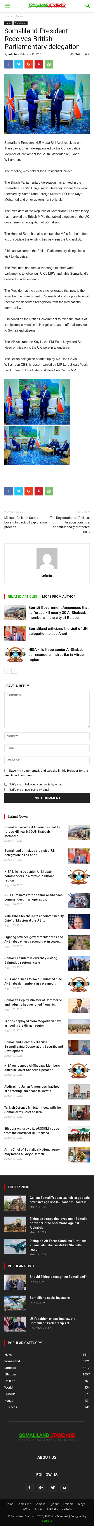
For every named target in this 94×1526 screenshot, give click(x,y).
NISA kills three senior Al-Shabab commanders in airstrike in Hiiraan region (56, 654)
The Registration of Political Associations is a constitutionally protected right (70, 525)
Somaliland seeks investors (50, 1297)
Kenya (81, 1504)
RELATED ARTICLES (22, 597)
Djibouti (54, 1504)
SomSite (47, 1520)
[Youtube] (64, 1488)
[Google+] (41, 1488)
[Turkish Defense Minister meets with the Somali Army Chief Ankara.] (79, 1112)
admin (12, 54)
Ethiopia (68, 1504)
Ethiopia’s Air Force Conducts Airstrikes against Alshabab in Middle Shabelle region (58, 1245)
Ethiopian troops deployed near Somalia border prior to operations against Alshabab (58, 1223)
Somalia (40, 1504)
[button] (88, 6)
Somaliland (20, 23)
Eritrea (39, 1508)
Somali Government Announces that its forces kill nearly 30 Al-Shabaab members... (32, 831)
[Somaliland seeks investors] (15, 1303)
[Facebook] (29, 1488)
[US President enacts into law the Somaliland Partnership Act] (15, 1324)
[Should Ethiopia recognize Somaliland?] (15, 1282)
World (26, 1508)
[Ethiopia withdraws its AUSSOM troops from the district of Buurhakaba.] (79, 1133)
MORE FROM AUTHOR (59, 597)
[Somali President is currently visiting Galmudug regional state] (79, 963)
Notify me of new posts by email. (29, 789)
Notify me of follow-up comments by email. (36, 784)
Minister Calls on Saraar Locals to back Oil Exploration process (25, 522)
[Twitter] (53, 1488)
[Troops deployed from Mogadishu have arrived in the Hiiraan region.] (79, 1026)
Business (52, 1508)
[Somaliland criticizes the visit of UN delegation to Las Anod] (15, 633)
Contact (66, 1508)
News (19, 16)
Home (8, 16)
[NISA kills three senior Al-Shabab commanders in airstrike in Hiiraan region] (15, 654)
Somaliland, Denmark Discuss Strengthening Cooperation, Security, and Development (33, 1046)
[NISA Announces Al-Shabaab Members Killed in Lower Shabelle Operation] (79, 1070)
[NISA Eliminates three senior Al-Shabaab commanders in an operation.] (79, 900)
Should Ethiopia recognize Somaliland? (58, 1276)
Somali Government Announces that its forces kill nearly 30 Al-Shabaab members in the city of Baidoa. (58, 612)
